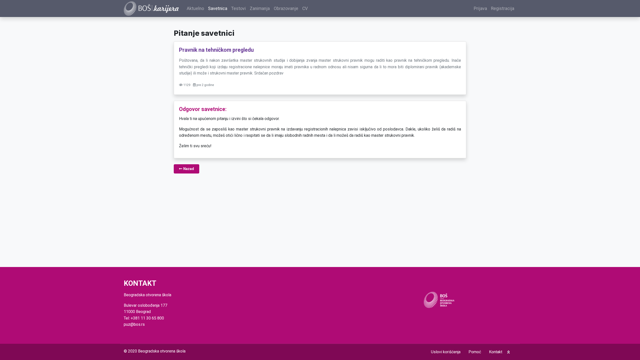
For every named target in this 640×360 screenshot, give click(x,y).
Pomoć (474, 352)
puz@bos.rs (134, 324)
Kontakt (495, 352)
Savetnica (217, 8)
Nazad (188, 169)
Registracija (502, 8)
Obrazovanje (286, 8)
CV (305, 8)
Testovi (238, 8)
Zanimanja (260, 8)
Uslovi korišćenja (445, 352)
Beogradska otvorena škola (162, 351)
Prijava (480, 8)
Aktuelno (195, 8)
